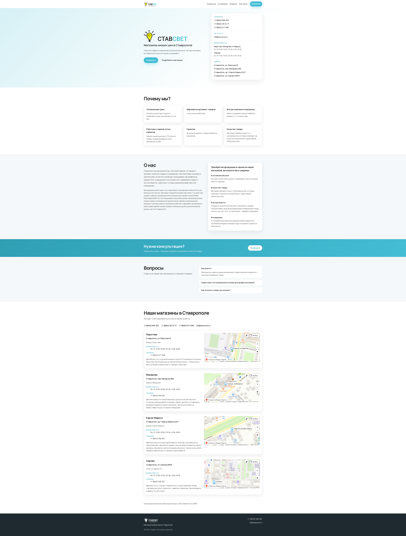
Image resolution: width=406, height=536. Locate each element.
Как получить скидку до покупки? (215, 290)
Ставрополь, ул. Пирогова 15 (226, 65)
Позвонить (256, 4)
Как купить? (206, 268)
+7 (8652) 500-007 (221, 20)
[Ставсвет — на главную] (150, 4)
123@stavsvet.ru (221, 37)
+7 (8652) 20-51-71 (221, 24)
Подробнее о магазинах (172, 60)
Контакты (243, 4)
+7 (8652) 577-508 (221, 27)
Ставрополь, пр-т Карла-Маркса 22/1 (230, 72)
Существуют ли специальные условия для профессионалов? (228, 282)
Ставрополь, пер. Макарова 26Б (227, 69)
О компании (223, 4)
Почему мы (211, 4)
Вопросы (233, 4)
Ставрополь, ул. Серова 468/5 (227, 76)
